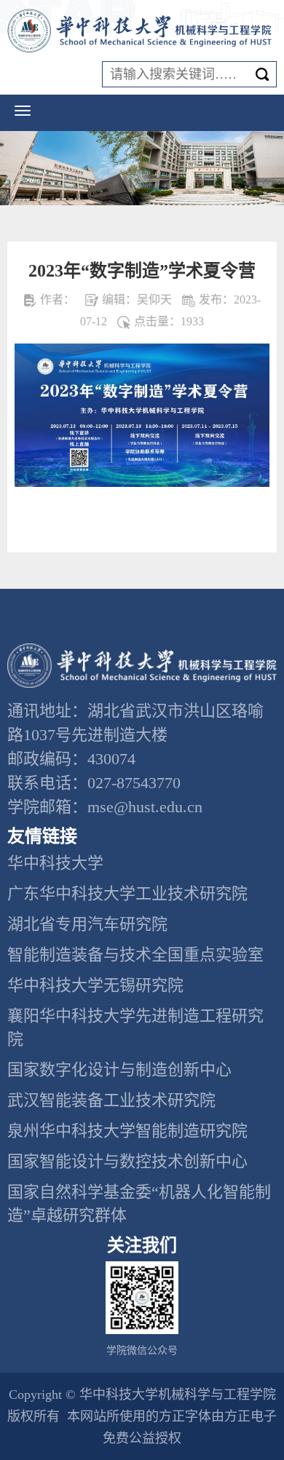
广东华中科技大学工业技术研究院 (127, 893)
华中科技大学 (55, 863)
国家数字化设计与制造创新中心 (119, 1069)
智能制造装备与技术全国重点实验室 (135, 954)
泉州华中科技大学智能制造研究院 (127, 1131)
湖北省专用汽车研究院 (87, 924)
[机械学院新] (142, 31)
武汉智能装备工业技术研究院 (111, 1100)
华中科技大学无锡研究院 (95, 985)
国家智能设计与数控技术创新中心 (127, 1161)
